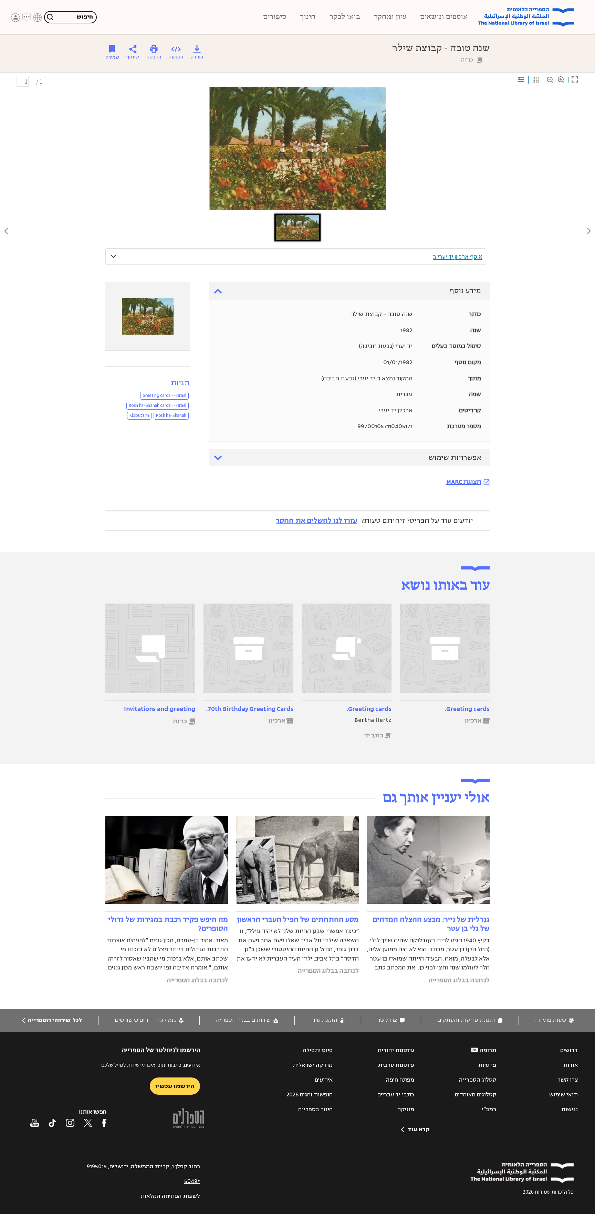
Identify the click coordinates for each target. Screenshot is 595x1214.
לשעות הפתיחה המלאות (170, 1196)
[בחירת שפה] (37, 17)
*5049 (192, 1181)
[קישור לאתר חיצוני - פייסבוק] (104, 1123)
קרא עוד (418, 1129)
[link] (554, 1020)
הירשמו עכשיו (175, 1086)
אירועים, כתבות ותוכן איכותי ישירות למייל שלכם (150, 1065)
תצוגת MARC (463, 481)
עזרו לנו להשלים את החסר (316, 520)
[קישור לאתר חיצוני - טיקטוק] (52, 1123)
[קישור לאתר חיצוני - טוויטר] (88, 1123)
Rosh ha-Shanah (171, 415)
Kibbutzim (139, 415)
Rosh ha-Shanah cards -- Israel (157, 405)
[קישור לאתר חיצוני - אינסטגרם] (70, 1123)
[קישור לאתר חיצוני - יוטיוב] (34, 1123)
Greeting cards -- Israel (164, 395)
